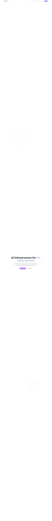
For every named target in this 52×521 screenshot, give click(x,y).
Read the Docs (29, 268)
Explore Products (23, 268)
